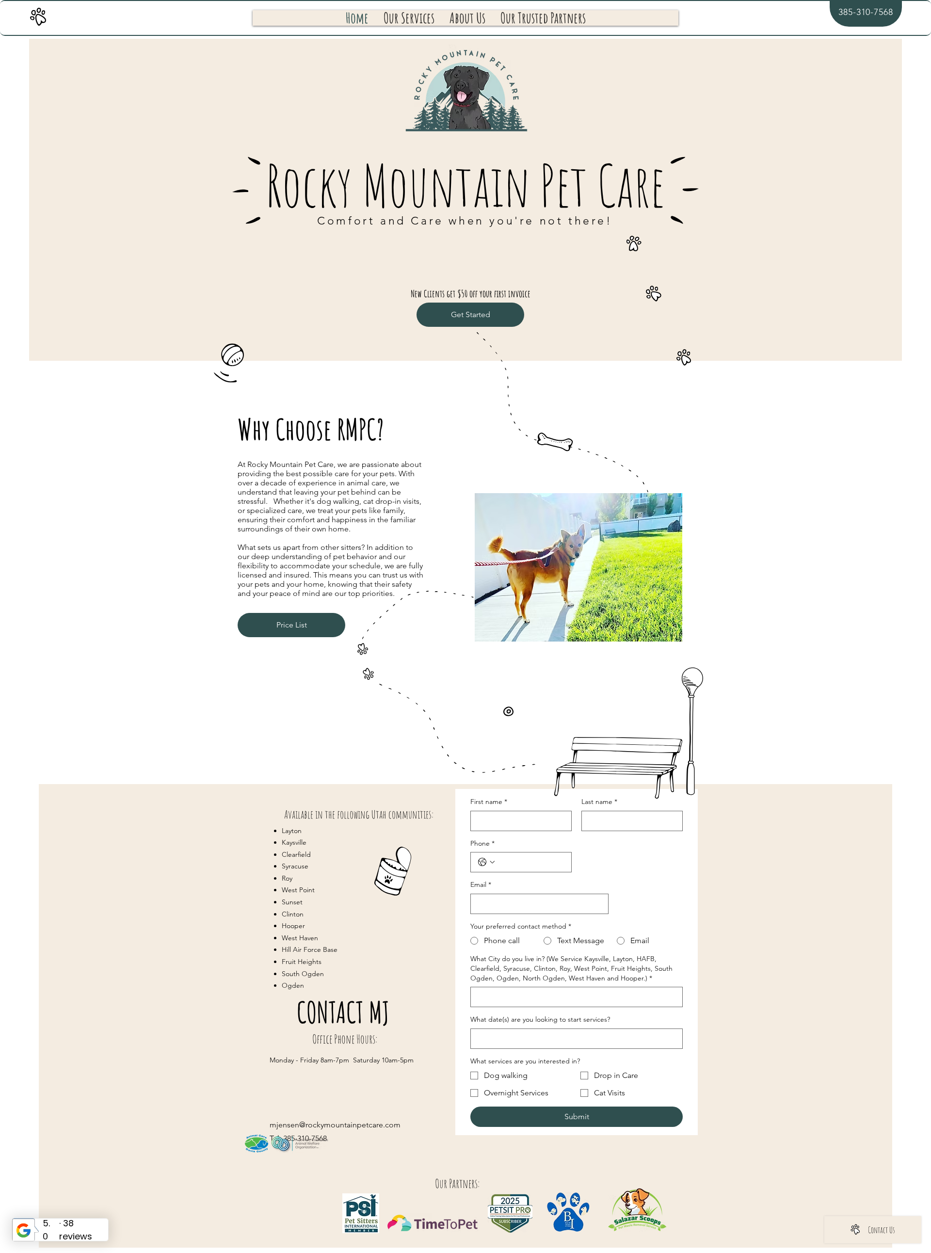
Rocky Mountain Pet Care (465, 185)
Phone (482, 843)
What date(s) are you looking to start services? (540, 1019)
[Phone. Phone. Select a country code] (486, 862)
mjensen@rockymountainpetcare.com (335, 1124)
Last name (599, 801)
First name (488, 801)
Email (480, 884)
